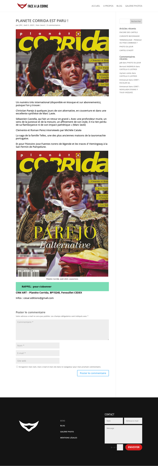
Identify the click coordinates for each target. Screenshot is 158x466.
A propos (108, 6)
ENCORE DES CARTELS (128, 32)
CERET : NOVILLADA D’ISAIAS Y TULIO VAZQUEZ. (129, 89)
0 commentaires (53, 25)
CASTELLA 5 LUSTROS (128, 69)
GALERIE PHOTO (67, 431)
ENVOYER (133, 447)
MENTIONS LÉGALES (68, 437)
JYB (20, 25)
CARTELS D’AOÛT (126, 50)
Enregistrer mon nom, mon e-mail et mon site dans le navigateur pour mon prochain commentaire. (60, 367)
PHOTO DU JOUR (126, 46)
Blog (119, 6)
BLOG (62, 425)
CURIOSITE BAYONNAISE (129, 36)
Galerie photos (133, 6)
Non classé (40, 25)
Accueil (96, 6)
